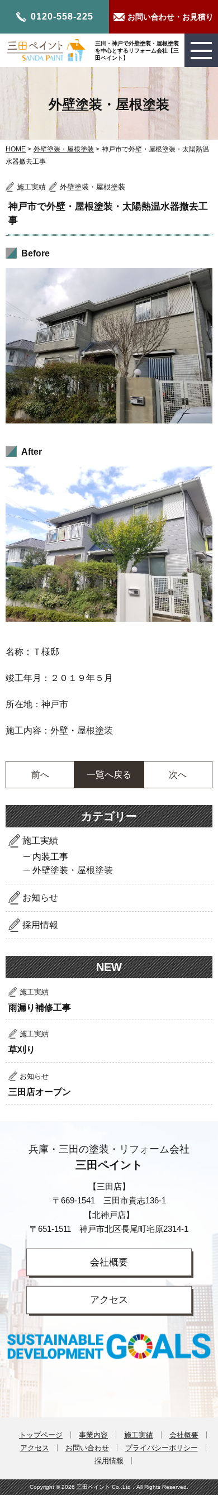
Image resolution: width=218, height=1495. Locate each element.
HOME (16, 149)
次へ (178, 774)
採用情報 (40, 925)
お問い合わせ (87, 1447)
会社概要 (109, 1262)
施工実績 (40, 840)
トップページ (41, 1435)
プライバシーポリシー (161, 1447)
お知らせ (40, 897)
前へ (40, 774)
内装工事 (50, 856)
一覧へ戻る (109, 774)
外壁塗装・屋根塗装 (64, 149)
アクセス (109, 1299)
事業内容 (93, 1435)
